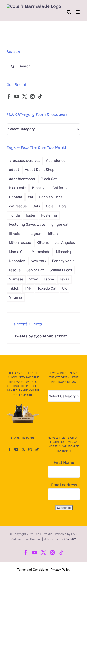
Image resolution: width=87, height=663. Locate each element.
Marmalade (41, 252)
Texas (64, 279)
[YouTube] (16, 96)
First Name (64, 462)
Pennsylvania (63, 261)
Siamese (16, 279)
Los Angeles (64, 242)
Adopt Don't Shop (39, 170)
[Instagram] (32, 96)
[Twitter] (24, 96)
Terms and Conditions (32, 569)
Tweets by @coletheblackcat (40, 336)
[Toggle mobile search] (69, 12)
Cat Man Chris (50, 197)
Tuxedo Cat (46, 288)
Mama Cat (17, 252)
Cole (49, 206)
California (60, 188)
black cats (17, 188)
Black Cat (49, 179)
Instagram (33, 234)
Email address (64, 484)
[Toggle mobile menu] (78, 12)
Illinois (14, 234)
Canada (15, 197)
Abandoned (56, 160)
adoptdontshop (22, 179)
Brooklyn (39, 188)
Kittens (43, 242)
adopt (14, 170)
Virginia (15, 297)
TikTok (14, 288)
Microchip (64, 252)
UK (64, 288)
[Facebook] (9, 96)
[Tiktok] (40, 96)
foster (30, 215)
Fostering (49, 215)
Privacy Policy (60, 569)
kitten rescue (20, 242)
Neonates (17, 261)
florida (14, 215)
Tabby (49, 279)
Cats (36, 206)
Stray (33, 279)
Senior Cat (35, 270)
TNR (28, 288)
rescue (15, 270)
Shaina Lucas (61, 270)
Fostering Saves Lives (27, 224)
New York (38, 261)
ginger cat (59, 224)
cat (30, 197)
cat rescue (18, 206)
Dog (62, 206)
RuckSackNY (67, 539)
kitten (53, 234)
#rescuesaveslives (24, 160)
